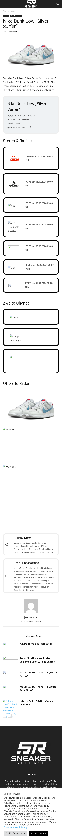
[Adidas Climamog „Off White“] (10, 647)
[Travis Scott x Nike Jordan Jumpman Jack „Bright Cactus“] (10, 662)
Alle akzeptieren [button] (38, 833)
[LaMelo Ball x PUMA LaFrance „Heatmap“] (10, 709)
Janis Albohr (12, 31)
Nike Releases (16, 16)
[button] (5, 4)
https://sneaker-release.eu (31, 621)
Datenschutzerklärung (15, 827)
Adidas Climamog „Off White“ (37, 643)
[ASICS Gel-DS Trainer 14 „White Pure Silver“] (10, 690)
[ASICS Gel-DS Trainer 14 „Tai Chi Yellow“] (10, 676)
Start (5, 11)
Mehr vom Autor (33, 636)
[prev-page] (5, 716)
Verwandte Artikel (13, 636)
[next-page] (10, 716)
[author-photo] (31, 613)
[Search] (58, 4)
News (12, 11)
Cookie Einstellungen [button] (15, 833)
